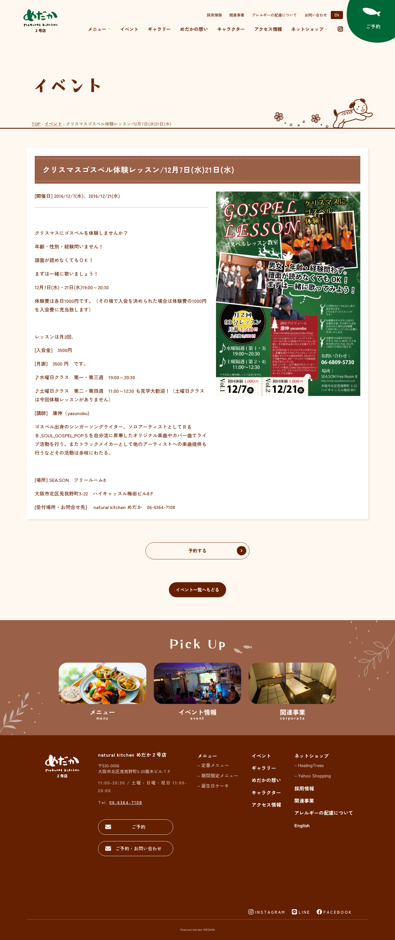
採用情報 (214, 15)
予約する (197, 550)
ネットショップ (311, 755)
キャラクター (231, 28)
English (302, 825)
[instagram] (340, 29)
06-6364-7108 (125, 802)
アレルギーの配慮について (274, 15)
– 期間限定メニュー (218, 775)
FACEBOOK (338, 912)
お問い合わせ (315, 15)
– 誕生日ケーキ (213, 785)
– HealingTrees (309, 765)
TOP (36, 124)
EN (337, 15)
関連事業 (236, 15)
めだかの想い (194, 28)
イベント (129, 28)
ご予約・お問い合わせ (138, 848)
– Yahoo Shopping (312, 775)
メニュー (97, 28)
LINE (304, 912)
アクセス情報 (268, 28)
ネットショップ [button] (307, 28)
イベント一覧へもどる (197, 589)
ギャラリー (159, 28)
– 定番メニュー (213, 765)
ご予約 (138, 826)
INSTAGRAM (270, 912)
